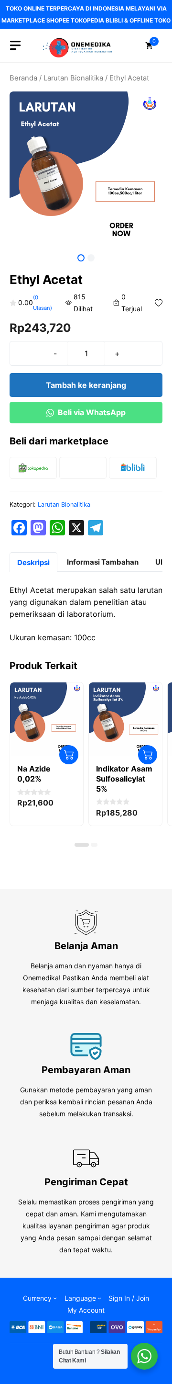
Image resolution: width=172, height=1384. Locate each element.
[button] (82, 845)
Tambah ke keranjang (86, 385)
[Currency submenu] (55, 1298)
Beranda (23, 78)
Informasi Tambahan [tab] (103, 562)
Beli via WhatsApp (92, 412)
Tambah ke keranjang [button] (68, 754)
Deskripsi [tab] (33, 562)
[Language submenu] (99, 1298)
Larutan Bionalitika (73, 78)
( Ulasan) (42, 302)
